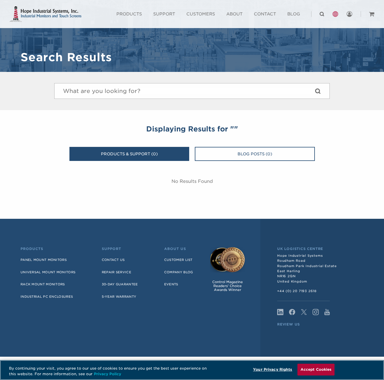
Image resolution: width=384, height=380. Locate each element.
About (234, 14)
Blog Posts (255, 154)
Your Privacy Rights (272, 369)
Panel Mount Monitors (44, 260)
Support (164, 14)
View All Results (317, 92)
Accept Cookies (316, 369)
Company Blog (178, 272)
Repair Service (116, 272)
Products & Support (129, 154)
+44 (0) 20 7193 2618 (297, 291)
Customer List (178, 260)
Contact (265, 14)
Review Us (288, 324)
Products (129, 14)
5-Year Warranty (119, 297)
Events (171, 284)
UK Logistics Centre (300, 249)
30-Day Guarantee (120, 284)
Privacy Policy (107, 374)
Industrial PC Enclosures (47, 297)
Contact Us (113, 260)
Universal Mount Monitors (48, 272)
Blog (293, 14)
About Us (175, 249)
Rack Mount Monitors (43, 284)
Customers (200, 14)
